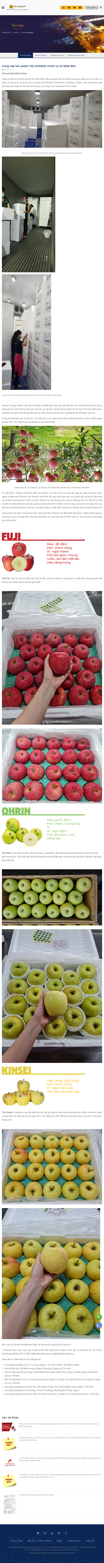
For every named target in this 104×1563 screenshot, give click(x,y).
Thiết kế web (46, 1555)
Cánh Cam (59, 1555)
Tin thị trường (40, 55)
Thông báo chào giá (76, 55)
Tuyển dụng (74, 1541)
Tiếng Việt (90, 7)
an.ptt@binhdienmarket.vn (62, 1354)
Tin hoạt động (25, 55)
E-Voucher (16, 1541)
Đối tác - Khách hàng (39, 1541)
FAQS (59, 1541)
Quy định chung (57, 55)
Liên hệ (90, 1541)
